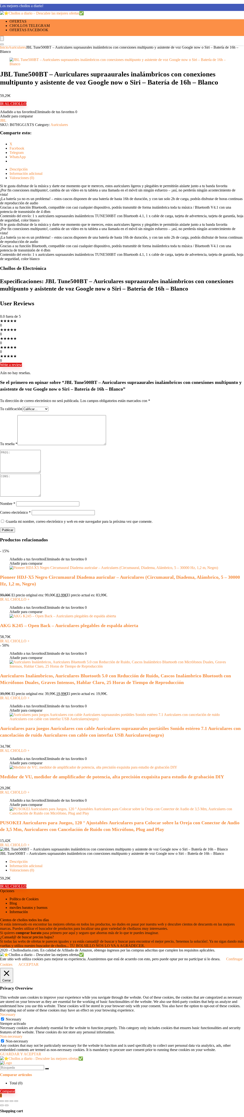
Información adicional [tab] (26, 173)
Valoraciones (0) (22, 870)
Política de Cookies (24, 899)
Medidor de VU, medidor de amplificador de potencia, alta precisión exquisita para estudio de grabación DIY (112, 776)
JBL (3, 120)
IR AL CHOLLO (13, 104)
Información (19, 912)
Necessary (13, 1019)
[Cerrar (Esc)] (16, 1101)
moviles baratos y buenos (28, 908)
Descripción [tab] (19, 169)
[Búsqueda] (47, 1068)
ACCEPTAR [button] (28, 964)
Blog (13, 903)
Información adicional (26, 866)
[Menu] (2, 38)
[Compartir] (11, 1101)
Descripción (19, 862)
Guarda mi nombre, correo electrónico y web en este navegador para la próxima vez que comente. (79, 521)
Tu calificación (11, 409)
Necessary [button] (7, 1014)
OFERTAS (18, 21)
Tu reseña (8, 444)
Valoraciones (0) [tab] (22, 178)
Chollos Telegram (30, 26)
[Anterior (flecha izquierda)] (2, 1105)
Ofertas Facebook (29, 30)
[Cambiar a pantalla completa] (7, 1101)
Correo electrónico (15, 512)
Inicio (4, 47)
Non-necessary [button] (11, 1036)
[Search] (2, 44)
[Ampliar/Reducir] (2, 1101)
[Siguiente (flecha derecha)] (7, 1105)
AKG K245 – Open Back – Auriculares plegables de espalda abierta (69, 625)
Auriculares (17, 47)
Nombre (7, 504)
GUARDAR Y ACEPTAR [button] (20, 1054)
